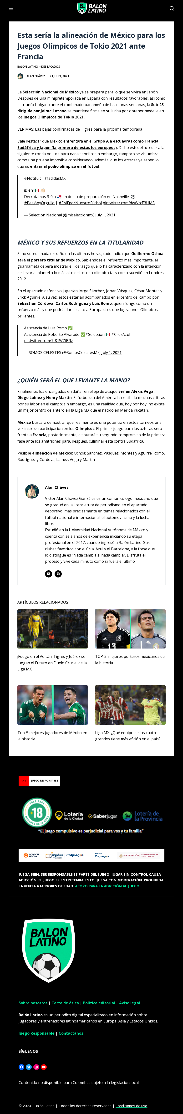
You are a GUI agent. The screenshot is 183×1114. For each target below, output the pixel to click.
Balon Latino (27, 67)
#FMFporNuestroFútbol (80, 202)
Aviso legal (129, 1003)
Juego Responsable (37, 1033)
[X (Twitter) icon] (48, 573)
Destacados (50, 67)
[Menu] (11, 8)
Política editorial (99, 1003)
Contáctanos (71, 1033)
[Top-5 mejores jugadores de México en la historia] (52, 705)
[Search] (172, 8)
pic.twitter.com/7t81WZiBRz (48, 340)
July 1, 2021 (105, 215)
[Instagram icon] (58, 573)
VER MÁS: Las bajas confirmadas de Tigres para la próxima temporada (79, 129)
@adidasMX (55, 178)
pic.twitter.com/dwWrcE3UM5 (129, 202)
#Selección (95, 334)
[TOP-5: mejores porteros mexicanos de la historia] (130, 629)
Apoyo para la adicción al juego (107, 886)
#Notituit (32, 178)
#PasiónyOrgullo (39, 202)
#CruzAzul (120, 334)
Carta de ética (65, 1003)
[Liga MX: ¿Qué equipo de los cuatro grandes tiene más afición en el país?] (130, 705)
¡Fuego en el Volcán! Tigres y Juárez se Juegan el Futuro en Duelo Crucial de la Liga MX (52, 663)
